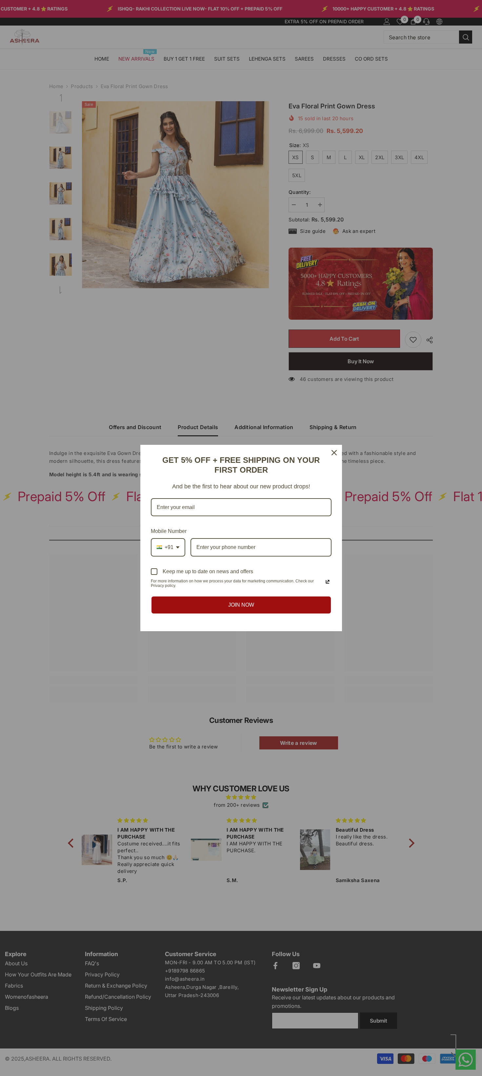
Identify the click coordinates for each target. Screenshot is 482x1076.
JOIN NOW (241, 605)
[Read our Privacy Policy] (327, 582)
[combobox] (168, 547)
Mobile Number (169, 531)
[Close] (334, 453)
